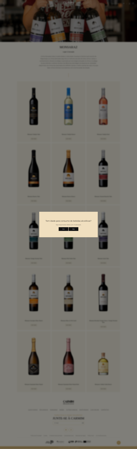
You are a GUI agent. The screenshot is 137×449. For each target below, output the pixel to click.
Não (73, 229)
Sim (63, 229)
